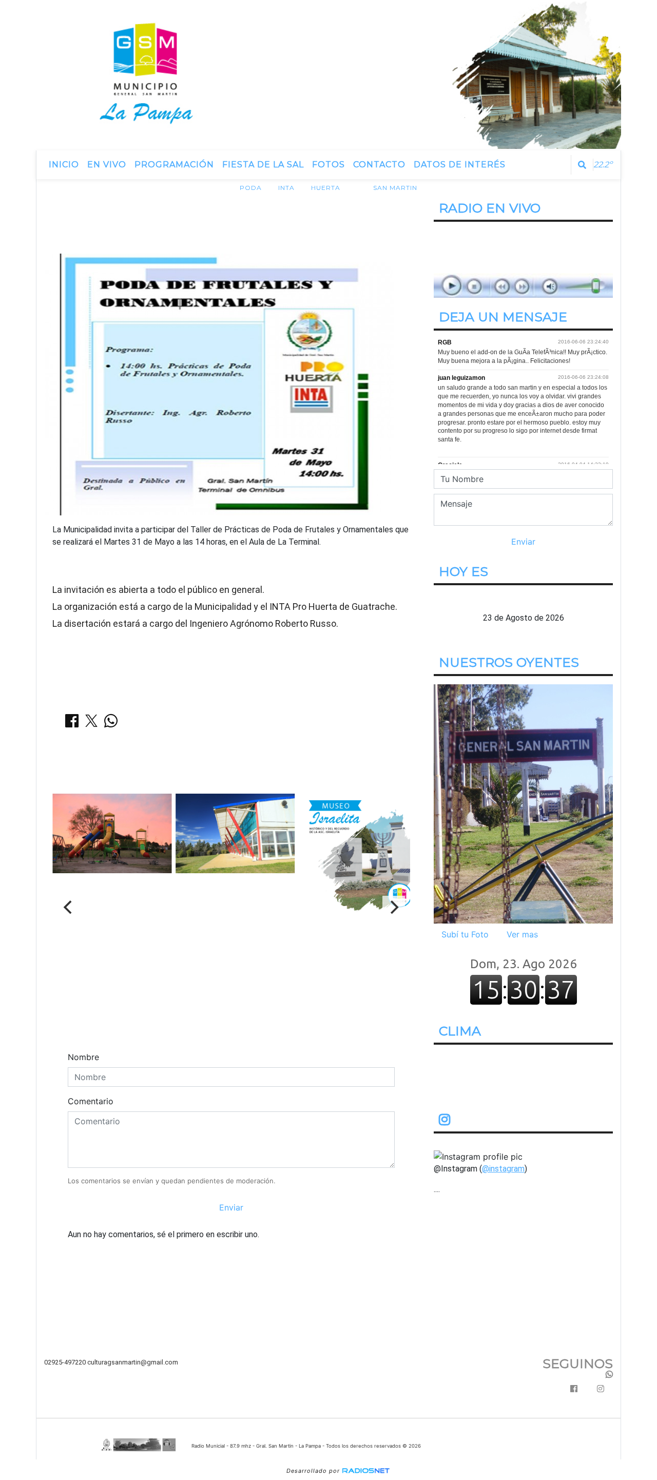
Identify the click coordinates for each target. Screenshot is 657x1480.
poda (251, 187)
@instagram (503, 1169)
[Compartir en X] (91, 724)
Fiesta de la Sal (263, 164)
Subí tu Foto (465, 934)
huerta (325, 187)
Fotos (328, 164)
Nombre (83, 1057)
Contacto (379, 164)
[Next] (393, 907)
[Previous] (68, 907)
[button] (582, 165)
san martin (395, 187)
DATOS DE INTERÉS (460, 164)
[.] (523, 803)
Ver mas (522, 934)
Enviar (231, 1207)
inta (286, 187)
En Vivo (106, 164)
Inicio (64, 164)
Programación (174, 164)
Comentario (90, 1101)
